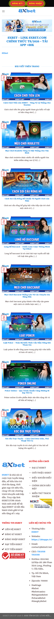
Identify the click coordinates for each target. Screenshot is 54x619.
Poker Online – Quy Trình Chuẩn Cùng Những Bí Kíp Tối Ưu (27, 392)
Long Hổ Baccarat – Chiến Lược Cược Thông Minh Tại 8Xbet (27, 248)
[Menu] (3, 11)
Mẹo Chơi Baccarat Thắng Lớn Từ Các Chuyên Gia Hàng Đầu (27, 296)
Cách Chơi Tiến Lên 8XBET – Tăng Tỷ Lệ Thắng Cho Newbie (27, 104)
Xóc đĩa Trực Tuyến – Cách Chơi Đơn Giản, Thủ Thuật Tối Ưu (27, 440)
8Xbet (5, 53)
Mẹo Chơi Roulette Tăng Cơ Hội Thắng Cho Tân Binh (27, 152)
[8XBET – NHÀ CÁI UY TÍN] (27, 11)
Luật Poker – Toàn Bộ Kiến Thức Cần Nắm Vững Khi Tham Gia (27, 344)
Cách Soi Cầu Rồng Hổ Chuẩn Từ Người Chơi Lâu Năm (27, 200)
